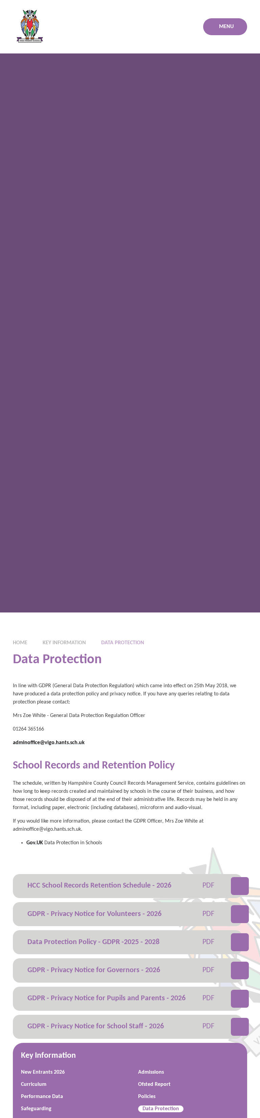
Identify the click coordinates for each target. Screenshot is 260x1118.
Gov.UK (34, 843)
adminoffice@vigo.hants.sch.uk (49, 742)
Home (20, 643)
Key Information (64, 643)
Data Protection (122, 643)
